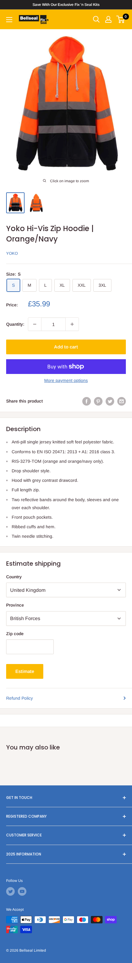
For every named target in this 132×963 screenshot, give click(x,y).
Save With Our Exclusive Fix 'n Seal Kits (66, 4)
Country (14, 576)
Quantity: (15, 324)
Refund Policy (19, 698)
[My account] (108, 19)
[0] (121, 19)
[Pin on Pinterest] (98, 401)
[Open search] (96, 19)
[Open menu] (9, 19)
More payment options (66, 380)
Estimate (24, 671)
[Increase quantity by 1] (72, 324)
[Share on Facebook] (86, 401)
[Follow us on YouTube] (22, 891)
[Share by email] (121, 401)
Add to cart (66, 346)
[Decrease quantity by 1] (34, 324)
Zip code (15, 633)
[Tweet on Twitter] (110, 401)
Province (15, 605)
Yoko (12, 253)
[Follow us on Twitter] (10, 891)
